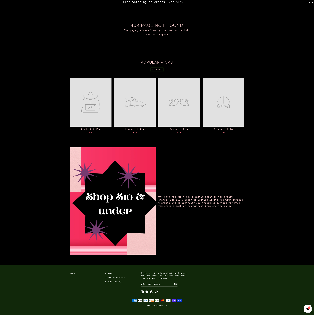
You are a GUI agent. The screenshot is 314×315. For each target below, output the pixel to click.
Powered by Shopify (157, 305)
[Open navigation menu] (311, 2)
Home (72, 274)
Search (108, 274)
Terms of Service (115, 278)
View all (157, 69)
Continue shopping (157, 34)
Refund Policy (113, 282)
